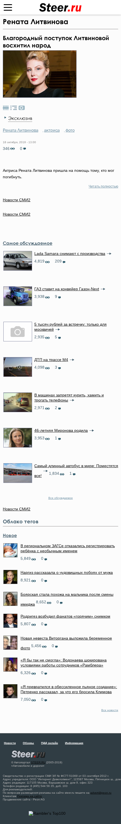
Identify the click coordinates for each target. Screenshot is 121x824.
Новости (10, 743)
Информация (74, 743)
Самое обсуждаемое (27, 243)
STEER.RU (38, 762)
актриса (52, 130)
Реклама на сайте (29, 796)
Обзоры (28, 743)
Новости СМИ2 (16, 214)
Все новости (109, 710)
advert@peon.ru (100, 792)
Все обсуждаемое (60, 497)
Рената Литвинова (20, 130)
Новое (10, 535)
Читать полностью (103, 186)
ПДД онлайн (49, 743)
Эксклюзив (20, 118)
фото (70, 130)
